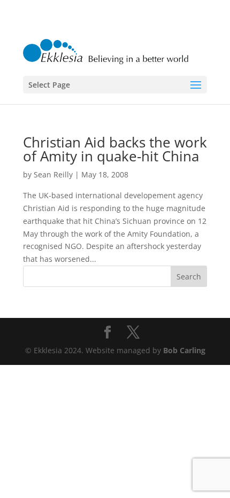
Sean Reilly (53, 174)
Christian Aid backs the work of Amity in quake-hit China (115, 149)
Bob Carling (184, 350)
